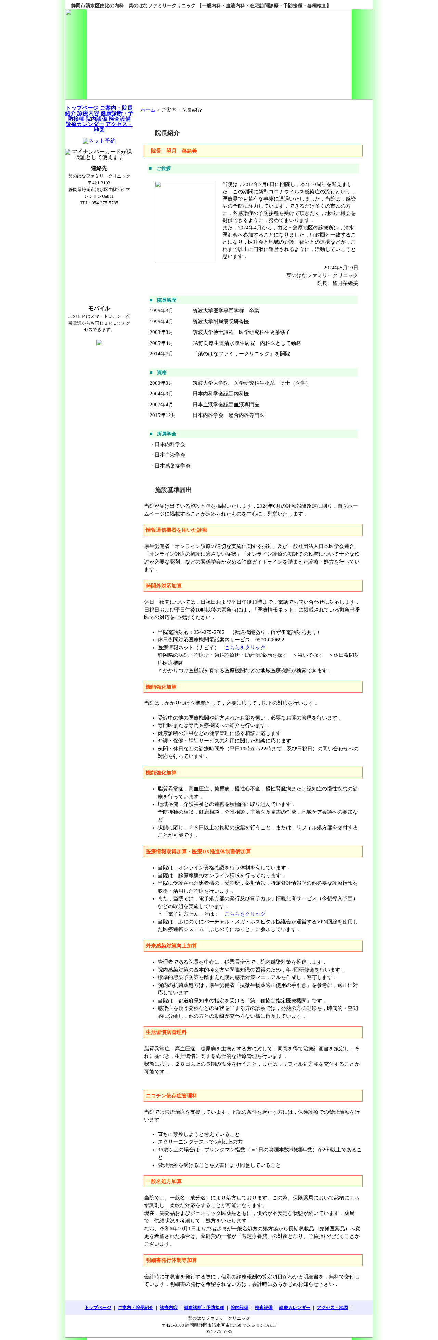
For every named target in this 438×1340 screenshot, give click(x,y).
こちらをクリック (245, 647)
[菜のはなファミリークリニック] (219, 54)
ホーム (148, 110)
